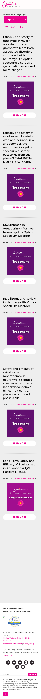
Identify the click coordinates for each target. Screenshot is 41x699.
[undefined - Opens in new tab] (4, 617)
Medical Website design (12, 638)
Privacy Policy (28, 644)
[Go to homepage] (11, 4)
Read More (19, 115)
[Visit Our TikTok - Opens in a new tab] (17, 667)
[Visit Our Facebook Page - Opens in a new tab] (8, 662)
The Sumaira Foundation (23, 76)
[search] (32, 674)
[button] (37, 4)
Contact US (7, 655)
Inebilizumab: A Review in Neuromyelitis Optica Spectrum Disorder (20, 302)
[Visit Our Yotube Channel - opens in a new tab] (20, 662)
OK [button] (6, 694)
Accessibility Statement (12, 644)
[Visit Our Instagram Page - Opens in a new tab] (26, 662)
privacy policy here (13, 690)
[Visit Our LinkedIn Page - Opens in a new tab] (32, 662)
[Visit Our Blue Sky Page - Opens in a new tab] (23, 667)
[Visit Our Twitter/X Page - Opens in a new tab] (14, 662)
